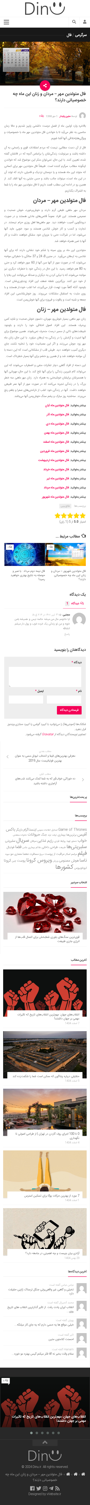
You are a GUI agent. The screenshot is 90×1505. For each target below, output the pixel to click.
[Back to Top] (45, 1443)
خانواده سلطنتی (20, 835)
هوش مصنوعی (69, 861)
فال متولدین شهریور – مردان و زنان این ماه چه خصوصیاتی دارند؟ (68, 575)
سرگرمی (81, 35)
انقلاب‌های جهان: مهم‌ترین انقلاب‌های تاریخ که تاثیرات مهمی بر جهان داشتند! (48, 1016)
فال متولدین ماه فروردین (54, 451)
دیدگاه (72, 603)
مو (11, 854)
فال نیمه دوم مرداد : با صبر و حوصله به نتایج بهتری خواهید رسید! (28, 575)
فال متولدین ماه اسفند (56, 442)
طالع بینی (65, 506)
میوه (7, 854)
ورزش (55, 861)
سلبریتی (10, 841)
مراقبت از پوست (54, 854)
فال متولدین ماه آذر (57, 414)
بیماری (62, 835)
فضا (18, 847)
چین (14, 861)
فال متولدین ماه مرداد (56, 487)
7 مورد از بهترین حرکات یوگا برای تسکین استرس (51, 1195)
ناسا (83, 860)
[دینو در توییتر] (38, 1488)
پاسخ (67, 634)
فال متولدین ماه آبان (57, 405)
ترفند (54, 835)
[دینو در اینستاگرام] (45, 1488)
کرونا (7, 861)
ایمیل (39, 691)
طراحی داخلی (50, 847)
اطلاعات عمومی (44, 830)
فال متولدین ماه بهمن (56, 433)
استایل (54, 830)
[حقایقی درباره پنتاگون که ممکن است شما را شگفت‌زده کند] (45, 1054)
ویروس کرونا (39, 860)
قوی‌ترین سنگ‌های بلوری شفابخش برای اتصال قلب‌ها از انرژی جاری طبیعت (47, 939)
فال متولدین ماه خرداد (56, 469)
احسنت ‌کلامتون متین (61, 1339)
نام (79, 691)
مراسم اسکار (71, 854)
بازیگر (19, 829)
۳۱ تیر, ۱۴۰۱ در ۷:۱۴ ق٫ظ (45, 614)
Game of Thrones (72, 830)
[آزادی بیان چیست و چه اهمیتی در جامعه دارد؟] (45, 1231)
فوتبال (10, 847)
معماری (18, 854)
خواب (82, 840)
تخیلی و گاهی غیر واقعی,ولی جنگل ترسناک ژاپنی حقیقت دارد (41, 1291)
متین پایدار (65, 116)
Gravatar (48, 734)
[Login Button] (85, 22)
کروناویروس (80, 868)
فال (69, 35)
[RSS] (57, 1488)
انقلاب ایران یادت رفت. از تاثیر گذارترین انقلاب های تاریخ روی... (40, 1309)
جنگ (44, 835)
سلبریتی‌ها (77, 847)
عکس (24, 847)
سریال (22, 840)
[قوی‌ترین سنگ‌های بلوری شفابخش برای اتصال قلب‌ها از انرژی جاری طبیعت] (45, 915)
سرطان (33, 841)
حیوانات (34, 834)
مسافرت (34, 854)
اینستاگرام (29, 830)
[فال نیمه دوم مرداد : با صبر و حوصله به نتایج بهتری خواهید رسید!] (24, 554)
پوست (21, 861)
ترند (49, 835)
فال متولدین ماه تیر (58, 478)
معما (26, 854)
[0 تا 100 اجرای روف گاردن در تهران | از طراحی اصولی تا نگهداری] (45, 1112)
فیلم (82, 853)
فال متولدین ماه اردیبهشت (53, 460)
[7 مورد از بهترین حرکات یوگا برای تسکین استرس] (45, 1174)
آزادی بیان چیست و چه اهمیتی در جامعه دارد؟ (52, 1253)
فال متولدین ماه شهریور (55, 497)
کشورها (64, 867)
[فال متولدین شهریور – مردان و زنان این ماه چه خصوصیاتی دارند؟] (65, 554)
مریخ (42, 854)
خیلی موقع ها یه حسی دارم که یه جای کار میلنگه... (44, 1324)
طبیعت (62, 848)
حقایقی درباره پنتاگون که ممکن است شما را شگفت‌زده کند (46, 1076)
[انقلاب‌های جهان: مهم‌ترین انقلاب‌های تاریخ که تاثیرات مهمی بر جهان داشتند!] (45, 993)
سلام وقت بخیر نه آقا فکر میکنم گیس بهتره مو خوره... (43, 1353)
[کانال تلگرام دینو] (51, 1488)
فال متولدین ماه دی (57, 423)
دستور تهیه (72, 841)
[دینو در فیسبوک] (32, 1488)
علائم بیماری (34, 847)
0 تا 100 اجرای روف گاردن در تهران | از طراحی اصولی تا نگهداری (47, 1136)
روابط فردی (60, 841)
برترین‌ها (71, 835)
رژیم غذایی (45, 841)
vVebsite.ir (54, 1494)
